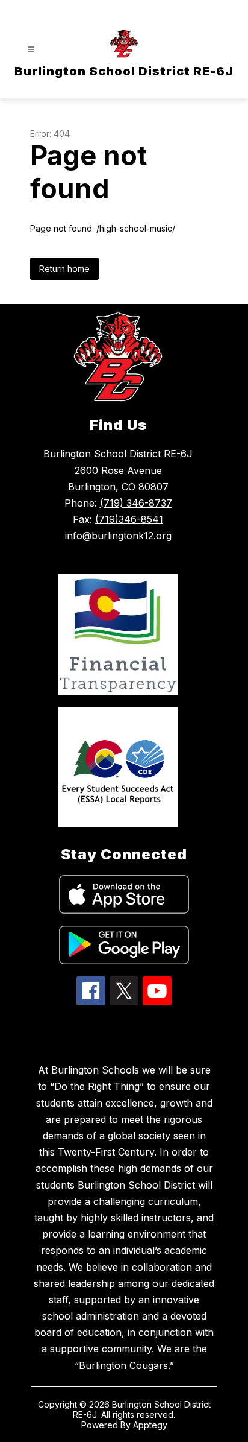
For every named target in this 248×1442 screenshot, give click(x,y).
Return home (64, 269)
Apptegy (150, 1425)
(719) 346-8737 (136, 503)
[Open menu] (31, 50)
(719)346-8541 (129, 519)
